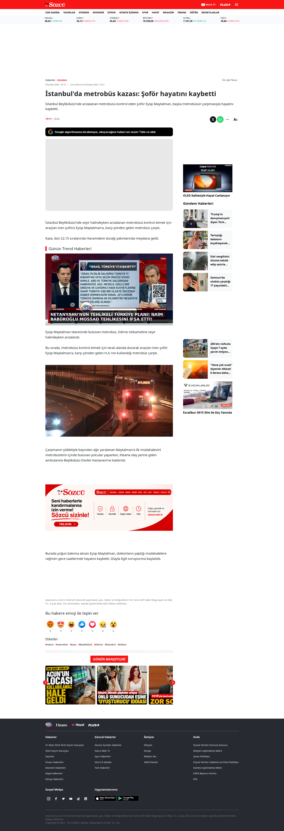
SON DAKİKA (52, 12)
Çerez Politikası (201, 756)
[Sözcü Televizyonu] (48, 725)
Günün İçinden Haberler (108, 745)
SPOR (145, 12)
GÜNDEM (84, 12)
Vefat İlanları (151, 762)
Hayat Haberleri (54, 773)
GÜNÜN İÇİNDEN (129, 12)
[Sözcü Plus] (93, 724)
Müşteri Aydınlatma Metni (207, 750)
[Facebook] (56, 798)
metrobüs (62, 644)
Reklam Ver (150, 756)
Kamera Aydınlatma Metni (207, 767)
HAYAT (155, 12)
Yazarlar (49, 756)
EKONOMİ (98, 12)
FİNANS (182, 12)
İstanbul (111, 644)
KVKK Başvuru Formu (204, 773)
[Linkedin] (85, 798)
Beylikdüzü (86, 644)
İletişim (148, 745)
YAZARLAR (69, 12)
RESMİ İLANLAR (210, 12)
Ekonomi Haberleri (55, 767)
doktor (123, 644)
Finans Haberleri (54, 762)
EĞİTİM (194, 12)
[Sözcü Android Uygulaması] (128, 798)
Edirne (99, 644)
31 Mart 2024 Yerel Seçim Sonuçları (64, 745)
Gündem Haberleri (198, 203)
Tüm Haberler (102, 767)
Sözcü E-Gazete (103, 762)
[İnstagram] (48, 798)
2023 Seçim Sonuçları (57, 750)
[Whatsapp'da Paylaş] (220, 119)
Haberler (51, 737)
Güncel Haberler (105, 737)
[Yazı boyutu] (235, 119)
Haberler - (51, 80)
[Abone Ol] (230, 80)
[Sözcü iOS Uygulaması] (105, 798)
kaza (73, 644)
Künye (147, 750)
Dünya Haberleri (54, 779)
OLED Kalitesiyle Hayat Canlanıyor (206, 195)
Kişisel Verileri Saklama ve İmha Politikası (216, 762)
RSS (195, 779)
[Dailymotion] (78, 798)
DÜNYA (111, 12)
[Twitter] (63, 798)
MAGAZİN (168, 12)
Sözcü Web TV (102, 750)
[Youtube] (71, 798)
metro (50, 644)
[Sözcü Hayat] (77, 725)
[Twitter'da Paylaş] (213, 119)
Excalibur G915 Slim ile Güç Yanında (207, 412)
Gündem (62, 80)
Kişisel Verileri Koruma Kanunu (210, 745)
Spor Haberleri (103, 756)
